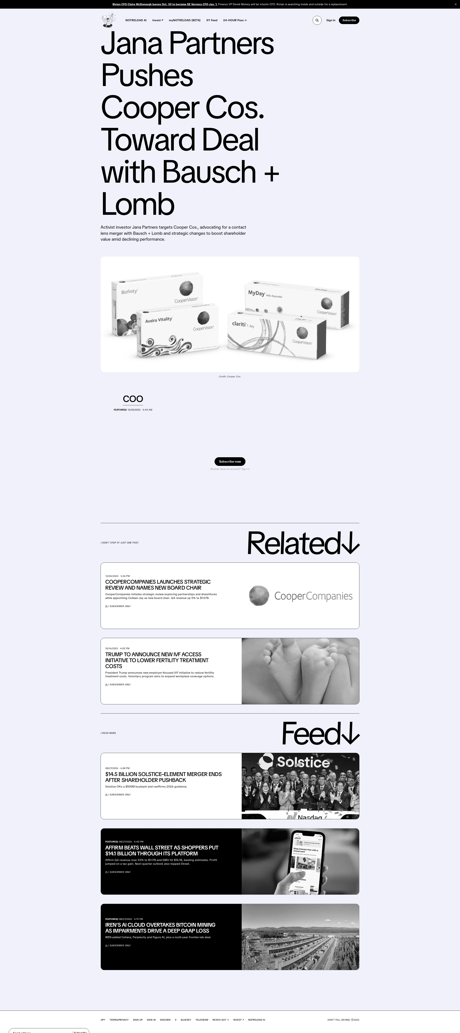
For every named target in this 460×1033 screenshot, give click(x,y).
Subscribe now (230, 461)
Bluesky (186, 1019)
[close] (456, 4)
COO (133, 399)
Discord (165, 1019)
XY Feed (211, 20)
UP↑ (103, 1019)
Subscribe (349, 20)
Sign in (330, 20)
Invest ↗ (157, 20)
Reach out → (221, 1019)
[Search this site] (317, 20)
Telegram (202, 1019)
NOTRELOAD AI (136, 20)
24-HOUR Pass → (235, 20)
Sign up (137, 1019)
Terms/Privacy (119, 1019)
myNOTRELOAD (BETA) (185, 20)
